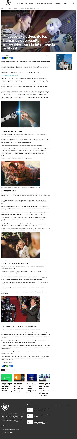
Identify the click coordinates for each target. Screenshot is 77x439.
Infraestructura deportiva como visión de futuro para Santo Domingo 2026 (41, 422)
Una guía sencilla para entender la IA (9, 75)
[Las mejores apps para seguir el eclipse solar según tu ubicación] (19, 377)
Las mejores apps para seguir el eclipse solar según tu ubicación (18, 387)
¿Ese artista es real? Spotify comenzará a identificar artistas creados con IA (6, 387)
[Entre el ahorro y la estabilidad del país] (30, 416)
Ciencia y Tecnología (7, 8)
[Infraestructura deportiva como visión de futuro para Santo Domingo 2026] (30, 422)
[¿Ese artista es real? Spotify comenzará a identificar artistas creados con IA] (6, 377)
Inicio (2, 8)
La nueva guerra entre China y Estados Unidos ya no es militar (31, 387)
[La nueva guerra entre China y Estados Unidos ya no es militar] (32, 377)
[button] (73, 3)
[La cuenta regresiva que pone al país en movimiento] (30, 410)
